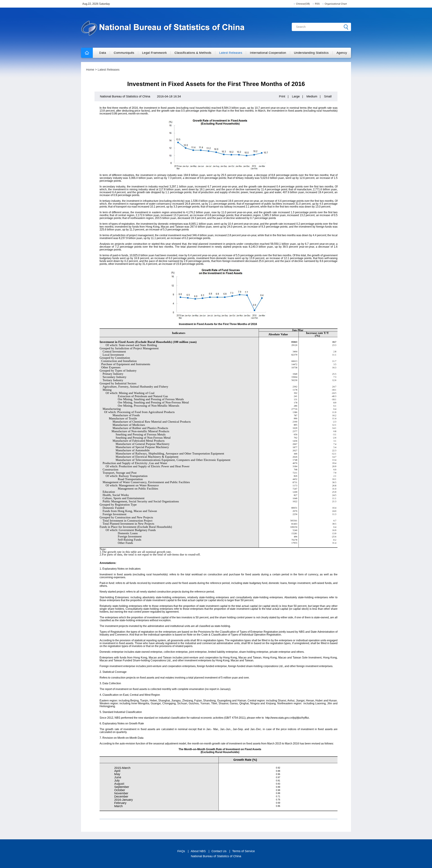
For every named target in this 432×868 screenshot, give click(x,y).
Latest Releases (230, 52)
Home (90, 69)
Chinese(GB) (303, 3)
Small (328, 96)
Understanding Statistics (311, 52)
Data (102, 52)
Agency (341, 52)
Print (282, 96)
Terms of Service (243, 851)
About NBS (198, 851)
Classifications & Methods (192, 52)
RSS (317, 3)
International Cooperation (268, 52)
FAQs (181, 851)
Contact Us (218, 851)
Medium (311, 96)
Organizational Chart (336, 3)
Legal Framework (154, 52)
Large (296, 96)
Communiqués (124, 52)
